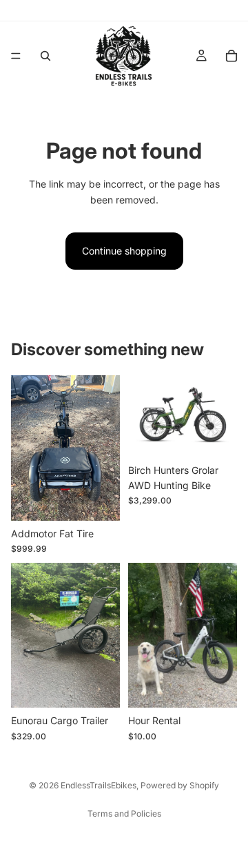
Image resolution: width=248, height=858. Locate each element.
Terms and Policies (124, 813)
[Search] (45, 56)
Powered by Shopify (180, 785)
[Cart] (231, 56)
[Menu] (16, 56)
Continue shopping (124, 251)
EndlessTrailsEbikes (98, 785)
